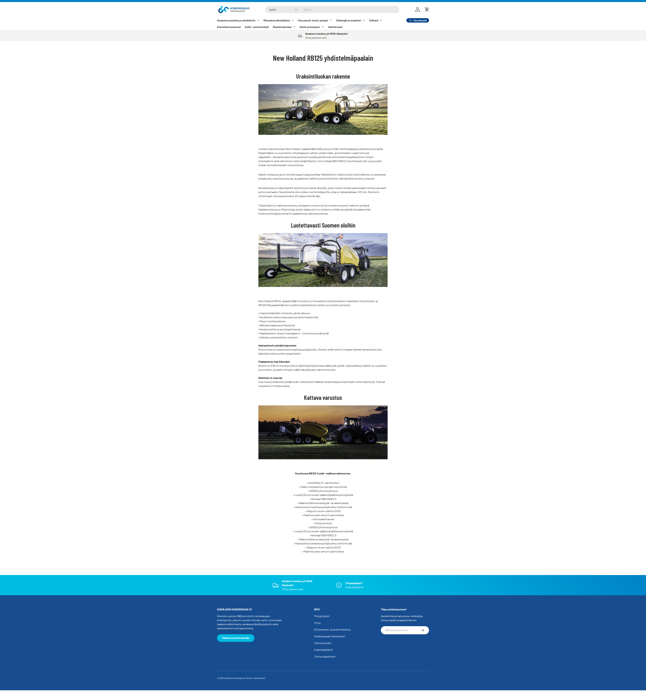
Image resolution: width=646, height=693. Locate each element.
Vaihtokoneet (335, 26)
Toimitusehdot (322, 643)
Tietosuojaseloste (325, 656)
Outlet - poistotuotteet (257, 26)
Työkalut (373, 20)
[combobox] (332, 9)
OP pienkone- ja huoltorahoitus (332, 629)
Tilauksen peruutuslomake (236, 637)
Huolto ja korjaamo (310, 26)
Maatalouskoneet (282, 26)
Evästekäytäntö (323, 649)
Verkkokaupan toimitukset (329, 636)
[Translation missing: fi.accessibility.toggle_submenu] (258, 20)
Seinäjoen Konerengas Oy (234, 678)
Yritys (317, 622)
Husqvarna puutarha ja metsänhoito (236, 20)
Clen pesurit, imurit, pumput (313, 20)
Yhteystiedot (321, 616)
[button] (427, 9)
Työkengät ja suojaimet (348, 20)
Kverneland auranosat (229, 26)
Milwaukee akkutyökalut (276, 20)
